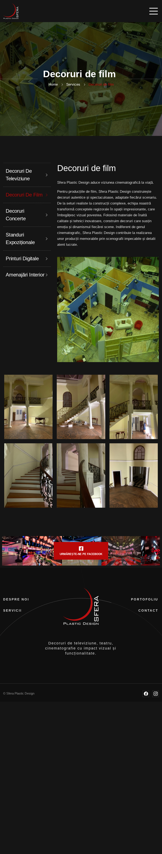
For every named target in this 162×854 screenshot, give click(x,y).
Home (53, 84)
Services (73, 84)
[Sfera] (10, 11)
